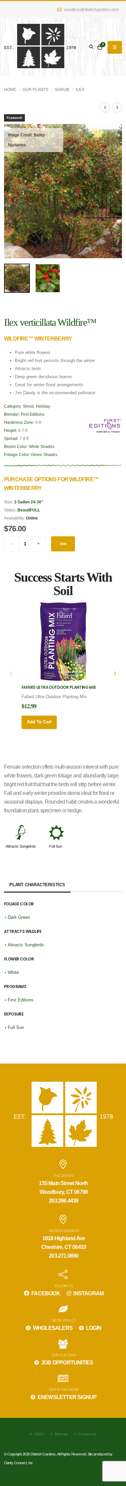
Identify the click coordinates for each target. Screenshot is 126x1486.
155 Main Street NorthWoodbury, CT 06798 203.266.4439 (63, 1192)
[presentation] (12, 191)
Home (10, 89)
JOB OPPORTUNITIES (66, 1362)
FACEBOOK (45, 1293)
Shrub (62, 89)
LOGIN (93, 1328)
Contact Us (86, 1434)
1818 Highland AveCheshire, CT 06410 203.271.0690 (63, 1247)
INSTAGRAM (87, 1293)
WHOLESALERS (52, 1328)
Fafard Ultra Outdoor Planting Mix (59, 687)
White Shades (41, 446)
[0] (99, 47)
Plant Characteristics (37, 884)
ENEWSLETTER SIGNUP (66, 1397)
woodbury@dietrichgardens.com (91, 9)
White (13, 972)
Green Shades (44, 454)
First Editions (32, 414)
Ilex (80, 89)
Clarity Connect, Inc (18, 1463)
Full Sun (55, 846)
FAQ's (38, 1434)
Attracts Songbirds (21, 846)
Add (63, 544)
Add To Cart (39, 721)
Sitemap (60, 1434)
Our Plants (35, 89)
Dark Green (19, 917)
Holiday (43, 406)
